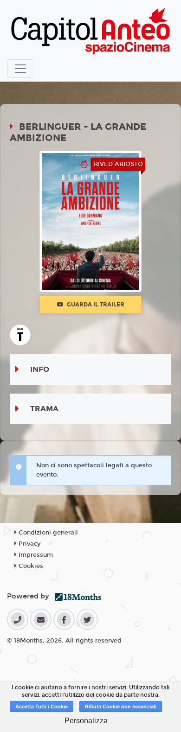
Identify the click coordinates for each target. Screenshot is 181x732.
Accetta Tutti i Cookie (41, 706)
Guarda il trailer (94, 304)
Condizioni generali (47, 532)
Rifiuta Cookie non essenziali (120, 706)
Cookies (30, 566)
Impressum (35, 555)
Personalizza (86, 721)
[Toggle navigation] (20, 68)
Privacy (28, 543)
